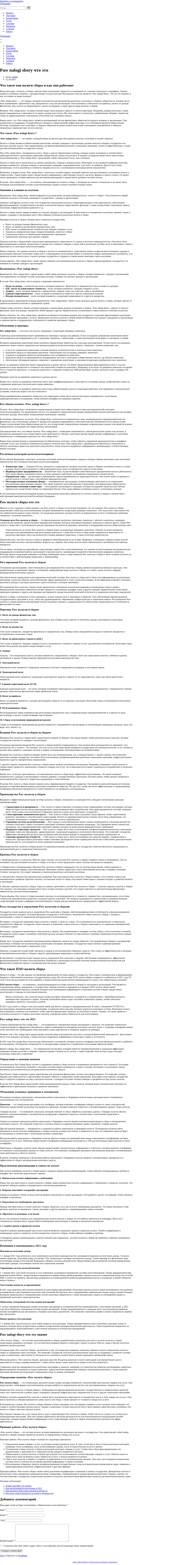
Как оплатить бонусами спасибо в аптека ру (27, 1491)
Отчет (9, 21)
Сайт (2, 1520)
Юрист (9, 31)
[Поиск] (29, 7)
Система (10, 23)
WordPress (22, 1555)
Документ (11, 15)
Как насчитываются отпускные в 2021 (24, 1488)
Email (3, 1515)
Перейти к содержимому (12, 1)
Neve (2, 1555)
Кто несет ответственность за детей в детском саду (30, 1493)
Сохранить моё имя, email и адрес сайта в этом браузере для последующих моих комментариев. (48, 1546)
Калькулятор (12, 18)
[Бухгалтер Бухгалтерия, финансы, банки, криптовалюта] (5, 3)
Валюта (9, 13)
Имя (3, 1510)
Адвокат (10, 29)
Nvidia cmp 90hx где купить (19, 1486)
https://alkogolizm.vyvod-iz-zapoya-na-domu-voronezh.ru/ (95, 1562)
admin (14, 77)
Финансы (10, 26)
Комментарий (7, 1541)
